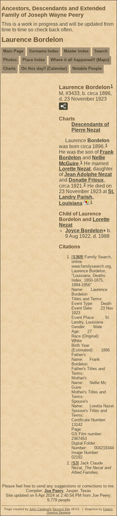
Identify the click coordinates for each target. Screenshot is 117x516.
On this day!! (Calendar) (44, 68)
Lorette (74, 168)
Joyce (84, 230)
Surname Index (43, 51)
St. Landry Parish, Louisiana (86, 197)
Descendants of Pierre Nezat (90, 127)
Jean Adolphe (88, 174)
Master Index (76, 51)
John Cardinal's (40, 509)
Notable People (87, 68)
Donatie (86, 180)
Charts (9, 68)
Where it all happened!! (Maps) (80, 59)
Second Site (61, 509)
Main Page (13, 51)
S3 (75, 463)
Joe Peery (53, 490)
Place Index (33, 59)
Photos (10, 59)
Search (101, 51)
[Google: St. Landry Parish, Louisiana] (85, 203)
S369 (77, 257)
